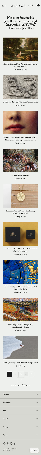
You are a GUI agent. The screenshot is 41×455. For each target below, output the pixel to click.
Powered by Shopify (7, 450)
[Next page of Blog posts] (20, 380)
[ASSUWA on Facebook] (4, 444)
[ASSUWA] (18, 6)
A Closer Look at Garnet (20, 175)
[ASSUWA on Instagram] (11, 444)
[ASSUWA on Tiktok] (15, 444)
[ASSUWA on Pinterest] (8, 444)
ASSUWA (14, 448)
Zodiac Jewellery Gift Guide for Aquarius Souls (20, 102)
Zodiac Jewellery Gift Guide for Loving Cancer (20, 363)
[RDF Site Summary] (35, 23)
